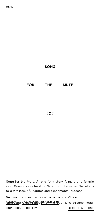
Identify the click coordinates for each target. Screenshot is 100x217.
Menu (9, 6)
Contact (12, 201)
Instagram (30, 201)
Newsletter (50, 201)
